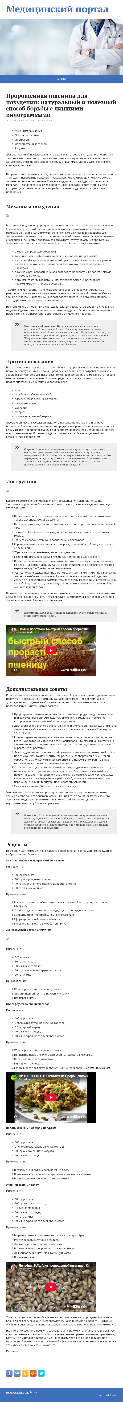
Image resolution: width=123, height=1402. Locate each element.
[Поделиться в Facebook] (9, 1373)
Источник (12, 1351)
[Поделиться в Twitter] (41, 1373)
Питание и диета (27, 120)
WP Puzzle (111, 1395)
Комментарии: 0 (46, 120)
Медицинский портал (57, 9)
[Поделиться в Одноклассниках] (25, 1373)
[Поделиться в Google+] (33, 1373)
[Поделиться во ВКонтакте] (17, 1373)
